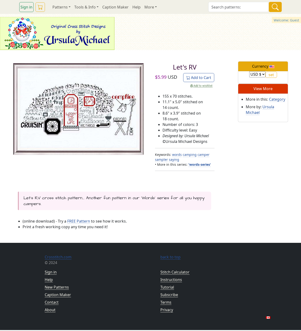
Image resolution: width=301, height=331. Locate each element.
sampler (161, 159)
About (50, 309)
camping (190, 154)
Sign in (26, 7)
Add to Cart (200, 77)
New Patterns (57, 287)
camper (204, 154)
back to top (170, 257)
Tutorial (167, 287)
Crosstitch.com (58, 257)
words (177, 154)
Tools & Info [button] (85, 7)
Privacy (166, 309)
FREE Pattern (78, 221)
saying (174, 159)
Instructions (171, 279)
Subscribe (169, 294)
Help (136, 7)
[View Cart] (40, 7)
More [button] (149, 7)
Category (277, 99)
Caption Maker (115, 7)
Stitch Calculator (175, 272)
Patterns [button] (60, 7)
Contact (52, 302)
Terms (165, 302)
